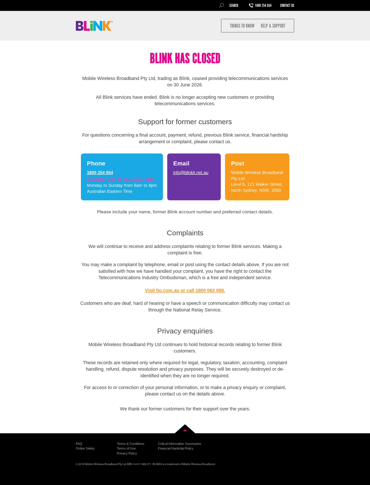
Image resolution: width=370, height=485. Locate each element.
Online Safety (85, 448)
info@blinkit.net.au (190, 172)
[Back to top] (185, 428)
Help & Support (273, 26)
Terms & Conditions (130, 443)
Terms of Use (126, 448)
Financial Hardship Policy (175, 448)
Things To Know (242, 26)
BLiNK (94, 26)
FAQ (79, 443)
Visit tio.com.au (162, 290)
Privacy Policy (127, 453)
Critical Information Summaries (179, 443)
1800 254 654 (263, 5)
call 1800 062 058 (205, 290)
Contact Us (287, 5)
